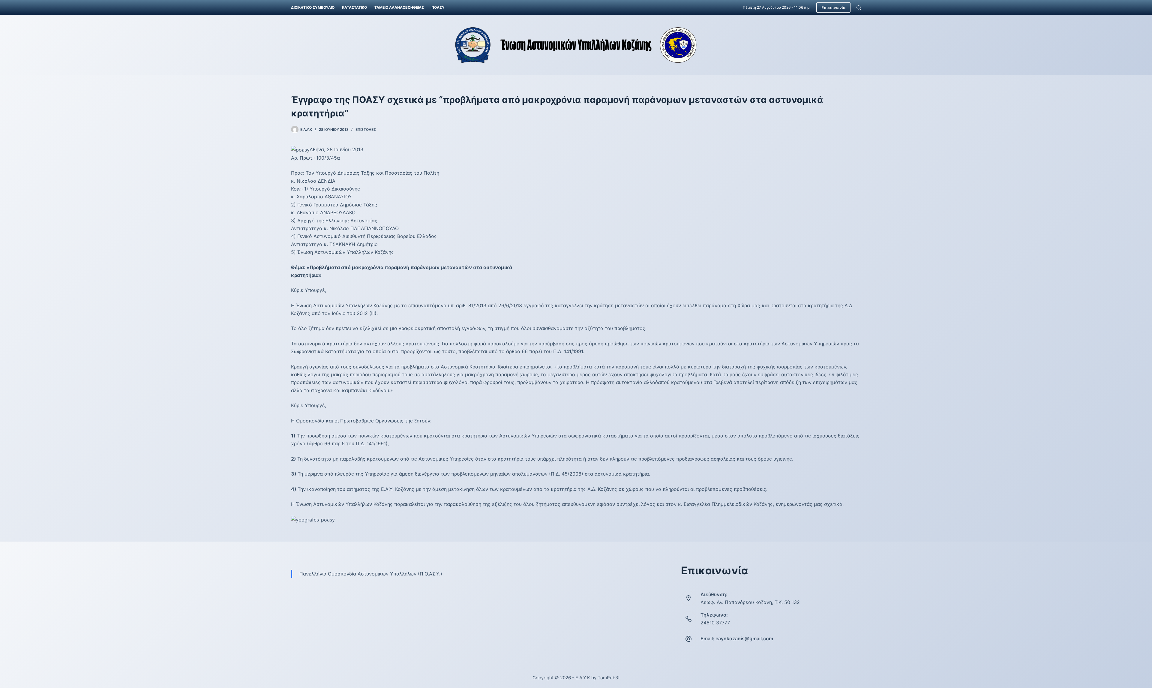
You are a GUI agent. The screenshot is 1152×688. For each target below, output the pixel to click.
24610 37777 (715, 623)
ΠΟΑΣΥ (438, 7)
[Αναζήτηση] (858, 7)
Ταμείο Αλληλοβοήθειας (399, 7)
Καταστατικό (354, 7)
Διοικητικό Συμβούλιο (312, 7)
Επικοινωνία (833, 7)
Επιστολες (366, 129)
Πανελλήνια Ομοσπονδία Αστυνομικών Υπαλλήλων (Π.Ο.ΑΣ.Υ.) (370, 574)
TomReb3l (609, 677)
